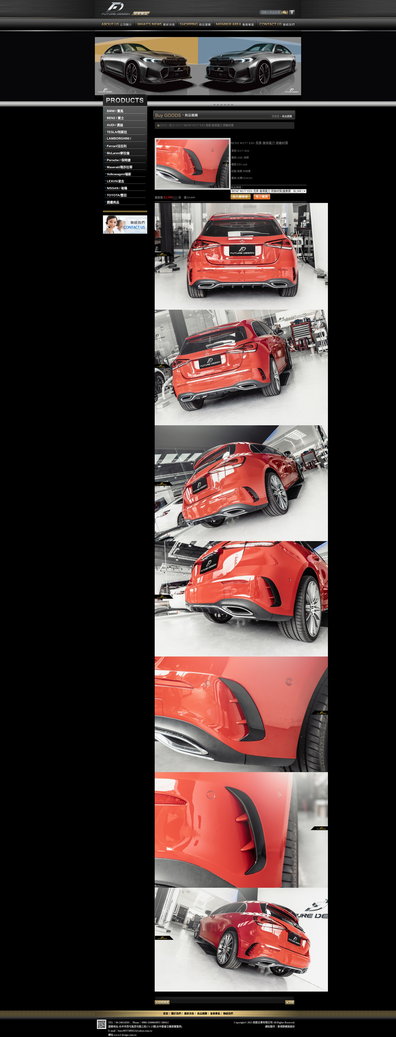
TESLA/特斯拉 (117, 132)
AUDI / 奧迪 (115, 125)
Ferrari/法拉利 (117, 146)
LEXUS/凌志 (115, 181)
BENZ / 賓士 (115, 118)
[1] (218, 104)
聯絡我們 (279, 24)
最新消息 (156, 24)
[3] (225, 104)
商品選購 (195, 24)
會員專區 (235, 24)
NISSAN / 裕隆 (117, 188)
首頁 (165, 1013)
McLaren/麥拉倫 (118, 153)
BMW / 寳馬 (115, 111)
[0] (214, 104)
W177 (179, 125)
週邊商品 (113, 202)
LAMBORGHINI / (119, 138)
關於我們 (176, 1013)
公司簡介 (115, 24)
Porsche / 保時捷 (119, 160)
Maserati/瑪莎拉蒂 (119, 167)
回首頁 (275, 116)
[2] (221, 104)
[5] (232, 104)
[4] (228, 104)
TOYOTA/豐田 (117, 195)
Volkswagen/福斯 (119, 174)
